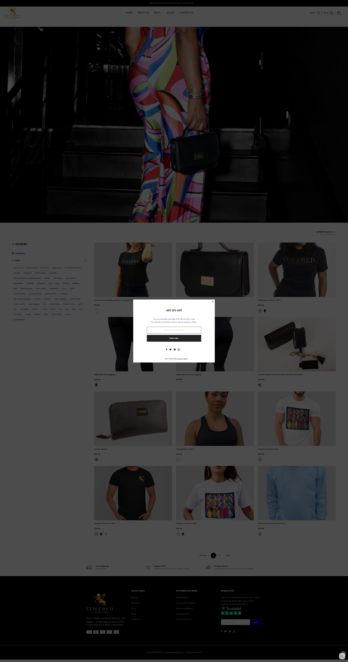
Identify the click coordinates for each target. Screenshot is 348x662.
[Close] (212, 302)
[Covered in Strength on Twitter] (170, 350)
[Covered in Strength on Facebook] (166, 350)
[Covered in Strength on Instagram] (179, 350)
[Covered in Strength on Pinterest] (175, 350)
